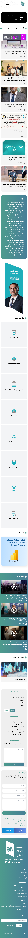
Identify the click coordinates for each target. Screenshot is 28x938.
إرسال (14, 764)
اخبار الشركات (7, 28)
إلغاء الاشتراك (10, 926)
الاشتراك (19, 926)
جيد (22, 703)
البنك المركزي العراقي (16, 724)
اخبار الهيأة (16, 28)
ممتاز (21, 700)
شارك (6, 710)
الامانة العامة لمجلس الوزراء (14, 727)
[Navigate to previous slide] (3, 672)
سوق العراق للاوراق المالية (15, 732)
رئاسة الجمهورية (17, 722)
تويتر (7, 830)
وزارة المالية (19, 729)
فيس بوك (19, 830)
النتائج (12, 710)
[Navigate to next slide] (25, 672)
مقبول (21, 705)
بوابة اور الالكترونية (17, 734)
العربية (7, 4)
